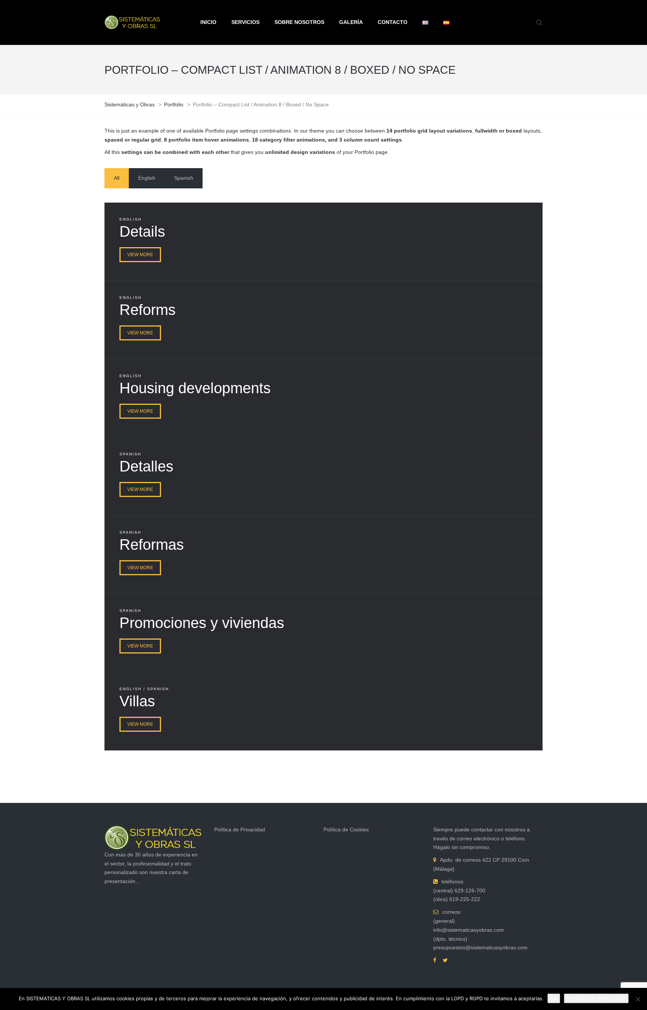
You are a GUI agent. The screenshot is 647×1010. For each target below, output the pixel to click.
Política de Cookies (346, 829)
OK (553, 998)
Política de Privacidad (239, 829)
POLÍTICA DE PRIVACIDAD (596, 998)
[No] (637, 999)
